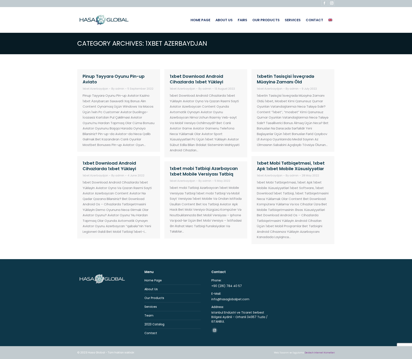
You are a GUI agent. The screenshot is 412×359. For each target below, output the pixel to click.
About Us (151, 289)
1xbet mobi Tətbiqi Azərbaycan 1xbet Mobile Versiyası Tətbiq (204, 171)
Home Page (153, 280)
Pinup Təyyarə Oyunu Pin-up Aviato (114, 79)
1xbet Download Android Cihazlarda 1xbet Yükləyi (196, 79)
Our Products (154, 298)
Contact (150, 333)
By (117, 89)
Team (148, 315)
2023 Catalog (154, 324)
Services (150, 307)
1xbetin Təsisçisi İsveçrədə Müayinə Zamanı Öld (285, 79)
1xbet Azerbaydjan (95, 89)
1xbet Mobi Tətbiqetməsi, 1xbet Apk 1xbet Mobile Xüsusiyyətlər (291, 166)
